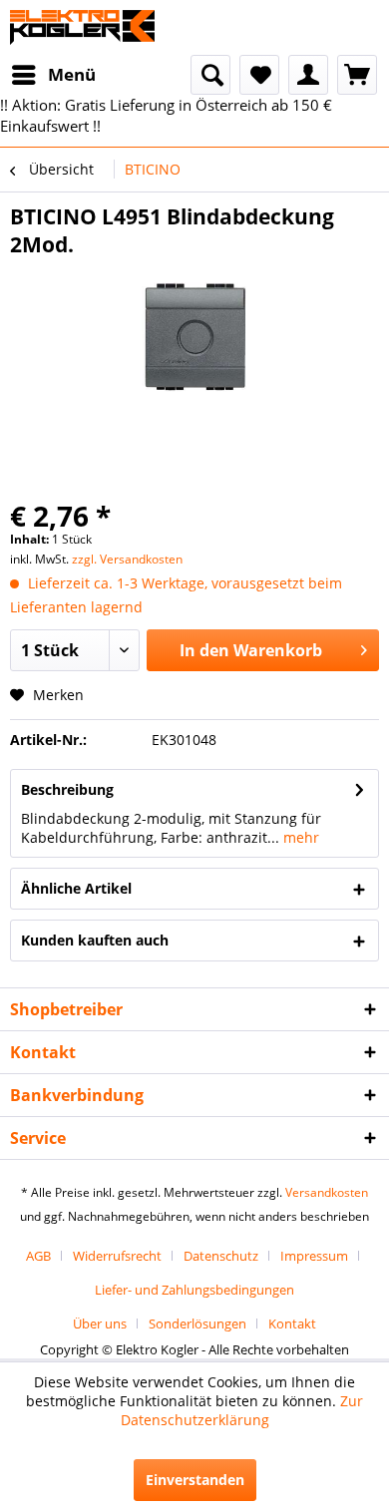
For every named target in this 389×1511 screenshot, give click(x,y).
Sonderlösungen (197, 1323)
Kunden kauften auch (95, 940)
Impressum (314, 1256)
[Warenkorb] (357, 75)
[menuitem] (53, 75)
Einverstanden (195, 1479)
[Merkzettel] (259, 75)
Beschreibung (67, 789)
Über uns (100, 1323)
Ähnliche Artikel (76, 888)
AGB (38, 1256)
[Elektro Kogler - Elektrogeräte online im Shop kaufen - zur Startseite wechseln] (82, 27)
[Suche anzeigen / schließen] (210, 75)
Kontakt (292, 1323)
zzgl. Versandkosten (127, 559)
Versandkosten (326, 1192)
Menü (72, 74)
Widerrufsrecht (117, 1256)
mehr (299, 837)
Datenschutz (221, 1256)
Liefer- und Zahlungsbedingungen (194, 1290)
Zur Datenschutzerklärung (242, 1410)
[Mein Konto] (308, 75)
